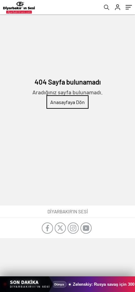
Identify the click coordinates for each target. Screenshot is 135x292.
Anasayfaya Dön (67, 102)
